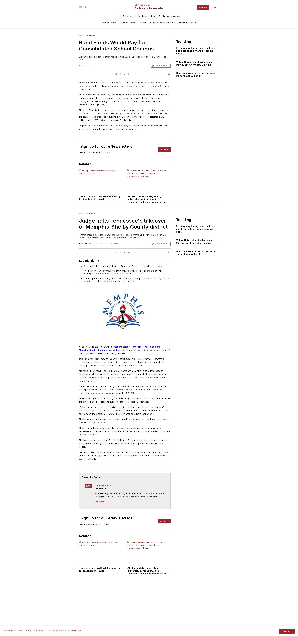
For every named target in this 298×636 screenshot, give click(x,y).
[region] (149, 631)
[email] (133, 74)
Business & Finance (87, 35)
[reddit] (129, 74)
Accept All (286, 631)
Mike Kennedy (85, 244)
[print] (169, 74)
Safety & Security (187, 23)
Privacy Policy (76, 630)
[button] (80, 7)
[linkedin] (120, 74)
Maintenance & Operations (162, 23)
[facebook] (116, 74)
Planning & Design (110, 23)
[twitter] (125, 74)
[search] (85, 7)
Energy (143, 23)
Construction (129, 23)
